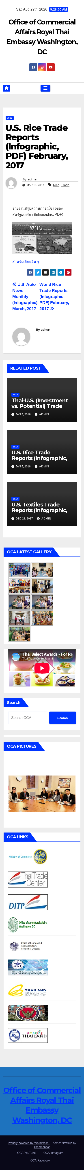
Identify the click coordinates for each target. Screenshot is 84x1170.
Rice (56, 185)
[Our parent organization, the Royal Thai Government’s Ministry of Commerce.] (28, 856)
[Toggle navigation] (45, 88)
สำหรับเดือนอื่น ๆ (25, 261)
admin (32, 179)
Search (13, 702)
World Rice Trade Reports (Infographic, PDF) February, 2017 (54, 296)
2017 (9, 118)
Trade (65, 185)
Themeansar (42, 1147)
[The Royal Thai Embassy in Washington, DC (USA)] (28, 1013)
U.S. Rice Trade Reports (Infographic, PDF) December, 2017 (39, 458)
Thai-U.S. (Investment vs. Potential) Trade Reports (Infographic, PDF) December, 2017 (39, 409)
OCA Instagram (53, 1153)
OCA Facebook (40, 1160)
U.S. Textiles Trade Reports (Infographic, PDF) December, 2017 (39, 510)
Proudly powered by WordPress (29, 1143)
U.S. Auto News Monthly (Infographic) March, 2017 (24, 296)
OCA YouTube (26, 1153)
